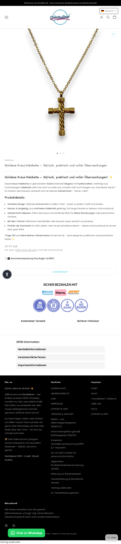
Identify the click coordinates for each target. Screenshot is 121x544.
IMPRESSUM (57, 403)
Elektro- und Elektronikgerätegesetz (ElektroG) (63, 423)
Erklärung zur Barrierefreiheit (66, 473)
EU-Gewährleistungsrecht (65, 492)
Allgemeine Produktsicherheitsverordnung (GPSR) (67, 465)
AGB (53, 398)
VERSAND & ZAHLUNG (62, 414)
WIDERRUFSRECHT (60, 393)
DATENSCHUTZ (58, 388)
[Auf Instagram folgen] (6, 525)
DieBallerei (9, 160)
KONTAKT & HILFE (59, 408)
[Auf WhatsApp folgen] (13, 525)
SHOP (94, 393)
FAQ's (94, 408)
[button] (109, 11)
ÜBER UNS (96, 403)
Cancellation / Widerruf (103, 398)
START (94, 388)
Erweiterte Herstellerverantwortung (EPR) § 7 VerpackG (67, 444)
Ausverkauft (60, 271)
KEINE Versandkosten (26, 250)
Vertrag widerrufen (61, 487)
